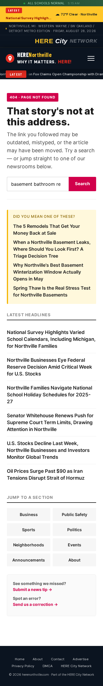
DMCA (48, 666)
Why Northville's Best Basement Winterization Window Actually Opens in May (48, 272)
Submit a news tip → (32, 589)
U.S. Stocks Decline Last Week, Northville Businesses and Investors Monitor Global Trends (48, 450)
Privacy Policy (23, 666)
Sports (28, 529)
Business (29, 514)
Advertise (80, 659)
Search (82, 183)
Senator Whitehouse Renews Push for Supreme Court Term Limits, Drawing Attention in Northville (50, 422)
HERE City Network (76, 666)
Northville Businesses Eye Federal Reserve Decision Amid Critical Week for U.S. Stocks (49, 367)
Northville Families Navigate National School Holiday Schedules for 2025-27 (49, 394)
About (74, 560)
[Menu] (91, 58)
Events (74, 544)
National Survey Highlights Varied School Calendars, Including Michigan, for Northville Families (29, 18)
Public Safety (74, 514)
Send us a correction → (35, 604)
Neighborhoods (28, 544)
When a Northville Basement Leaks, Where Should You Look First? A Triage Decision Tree (52, 249)
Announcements (28, 560)
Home (19, 659)
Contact (57, 659)
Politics (74, 529)
